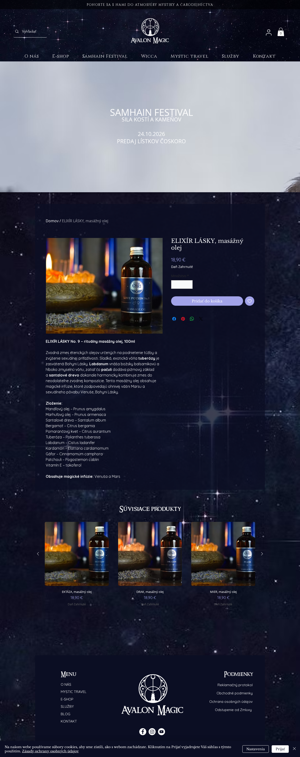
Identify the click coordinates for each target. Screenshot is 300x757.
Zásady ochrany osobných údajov (50, 751)
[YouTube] (161, 731)
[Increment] (189, 284)
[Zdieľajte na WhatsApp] (192, 319)
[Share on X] (201, 319)
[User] (269, 32)
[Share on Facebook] (174, 319)
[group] (150, 570)
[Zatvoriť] (294, 749)
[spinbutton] (182, 284)
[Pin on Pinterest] (183, 319)
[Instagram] (152, 731)
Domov (52, 220)
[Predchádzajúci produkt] (38, 554)
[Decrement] (175, 284)
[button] (280, 32)
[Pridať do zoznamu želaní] (249, 301)
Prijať (280, 749)
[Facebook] (142, 731)
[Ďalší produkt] (262, 554)
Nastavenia (255, 749)
